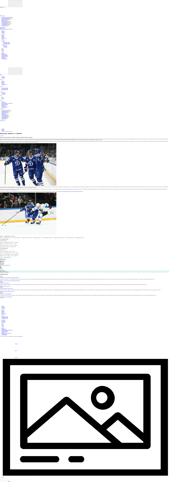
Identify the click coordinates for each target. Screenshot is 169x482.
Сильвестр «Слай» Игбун (5, 111)
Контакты (3, 57)
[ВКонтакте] (0, 261)
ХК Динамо (5, 46)
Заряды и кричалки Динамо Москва (7, 103)
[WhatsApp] (4, 261)
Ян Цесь (3, 20)
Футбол (3, 35)
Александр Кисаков (5, 23)
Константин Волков (5, 19)
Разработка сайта (19, 336)
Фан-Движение (4, 38)
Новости (3, 129)
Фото (2, 49)
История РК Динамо (5, 89)
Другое (3, 39)
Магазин (3, 53)
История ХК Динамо (7, 43)
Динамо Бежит (4, 102)
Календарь (3, 31)
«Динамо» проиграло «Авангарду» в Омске (6, 288)
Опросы (3, 98)
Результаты (3, 308)
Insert (9, 481)
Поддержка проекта (5, 56)
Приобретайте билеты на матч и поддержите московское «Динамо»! (73, 191)
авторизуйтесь (2, 263)
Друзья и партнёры (4, 55)
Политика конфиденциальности (6, 333)
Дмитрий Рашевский (5, 115)
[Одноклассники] (1, 261)
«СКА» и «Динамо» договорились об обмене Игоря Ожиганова (9, 277)
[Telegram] (3, 261)
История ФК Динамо (7, 42)
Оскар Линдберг (4, 22)
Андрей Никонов (4, 24)
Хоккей (3, 81)
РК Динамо (5, 45)
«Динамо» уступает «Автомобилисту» (6, 293)
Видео (3, 50)
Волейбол (3, 36)
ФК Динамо (3, 92)
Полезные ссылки (4, 106)
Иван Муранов (4, 21)
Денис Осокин (4, 25)
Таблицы (3, 32)
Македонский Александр (5, 17)
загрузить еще (2, 297)
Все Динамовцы (4, 58)
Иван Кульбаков (4, 18)
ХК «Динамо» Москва (7, 257)
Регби (3, 37)
